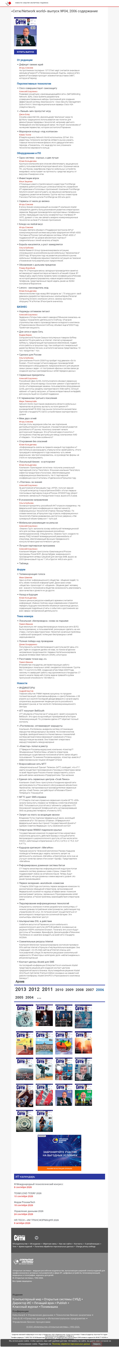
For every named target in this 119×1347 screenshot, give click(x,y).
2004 (29, 997)
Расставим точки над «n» (33, 659)
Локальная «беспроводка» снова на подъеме (43, 620)
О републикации (92, 1244)
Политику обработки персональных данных (71, 1344)
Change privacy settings (85, 1246)
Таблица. (24, 563)
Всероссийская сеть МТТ (32, 764)
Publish (62, 1303)
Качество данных (35, 1318)
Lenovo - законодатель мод (33, 287)
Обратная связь (50, 1244)
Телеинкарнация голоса (32, 574)
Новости (18, 3)
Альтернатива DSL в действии (35, 921)
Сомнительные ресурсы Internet (36, 941)
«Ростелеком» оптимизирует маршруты (41, 725)
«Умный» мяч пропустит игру (35, 111)
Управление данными (40, 1315)
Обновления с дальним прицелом (37, 264)
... (39, 997)
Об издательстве (20, 1244)
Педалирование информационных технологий (44, 903)
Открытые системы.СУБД (62, 1299)
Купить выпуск (25, 52)
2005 (19, 997)
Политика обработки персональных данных (54, 1246)
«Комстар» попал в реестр (33, 746)
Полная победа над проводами (36, 641)
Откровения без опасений (33, 441)
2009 (69, 990)
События (26, 3)
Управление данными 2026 (28, 1211)
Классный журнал (25, 1306)
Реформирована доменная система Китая (42, 865)
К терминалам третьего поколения (38, 398)
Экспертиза (35, 3)
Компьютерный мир (26, 1299)
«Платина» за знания (30, 482)
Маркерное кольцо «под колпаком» (38, 131)
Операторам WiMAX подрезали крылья (40, 830)
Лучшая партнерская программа (37, 545)
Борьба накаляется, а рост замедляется (41, 244)
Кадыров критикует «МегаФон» (36, 847)
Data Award (18, 1315)
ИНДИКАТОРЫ (27, 687)
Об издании (35, 1244)
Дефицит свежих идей (31, 64)
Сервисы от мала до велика (34, 201)
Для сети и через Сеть (31, 331)
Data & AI (17, 1318)
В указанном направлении (33, 499)
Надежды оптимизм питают (34, 311)
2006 (100, 990)
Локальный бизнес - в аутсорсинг (37, 461)
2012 (35, 989)
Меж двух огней (27, 418)
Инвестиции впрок (29, 178)
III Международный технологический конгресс (38, 1184)
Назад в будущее (28, 594)
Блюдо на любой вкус (31, 224)
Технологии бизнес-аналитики (73, 1315)
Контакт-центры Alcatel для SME (36, 962)
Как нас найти (65, 1244)
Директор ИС (21, 1303)
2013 (21, 989)
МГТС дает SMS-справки (32, 797)
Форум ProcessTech (24, 1202)
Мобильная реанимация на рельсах (38, 522)
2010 (59, 990)
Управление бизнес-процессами (31, 1321)
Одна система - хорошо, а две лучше (38, 157)
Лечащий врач (44, 1303)
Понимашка (49, 1306)
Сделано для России (30, 354)
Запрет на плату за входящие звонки (39, 814)
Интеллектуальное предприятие (66, 1318)
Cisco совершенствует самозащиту (38, 88)
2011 (48, 989)
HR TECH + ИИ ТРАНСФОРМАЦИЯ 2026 (36, 1220)
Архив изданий (25, 1246)
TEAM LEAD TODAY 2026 (28, 1193)
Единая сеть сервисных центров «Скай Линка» (44, 779)
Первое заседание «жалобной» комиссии (41, 883)
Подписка (44, 3)
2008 (80, 990)
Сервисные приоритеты (32, 375)
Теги (14, 1246)
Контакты (78, 1244)
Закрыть (96, 1344)
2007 (90, 990)
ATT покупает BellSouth (31, 710)
